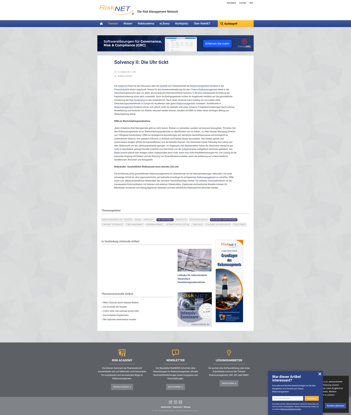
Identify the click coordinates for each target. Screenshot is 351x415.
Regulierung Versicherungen (223, 220)
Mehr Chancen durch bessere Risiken (120, 302)
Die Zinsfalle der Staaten (114, 307)
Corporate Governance (112, 225)
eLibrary (165, 23)
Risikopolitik (181, 220)
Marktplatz (181, 23)
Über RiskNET (202, 23)
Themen (113, 23)
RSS (251, 3)
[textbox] (236, 23)
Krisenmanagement (154, 225)
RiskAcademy (146, 23)
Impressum (177, 407)
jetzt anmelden (174, 387)
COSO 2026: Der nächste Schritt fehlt (120, 311)
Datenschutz (166, 407)
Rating (138, 220)
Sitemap (187, 407)
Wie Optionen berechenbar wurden (118, 319)
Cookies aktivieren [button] (335, 406)
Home (101, 23)
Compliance (197, 225)
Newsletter (231, 3)
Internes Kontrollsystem (178, 225)
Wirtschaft (149, 220)
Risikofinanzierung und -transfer (117, 220)
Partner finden (228, 383)
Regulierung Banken (199, 220)
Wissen (127, 23)
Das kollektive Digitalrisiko (115, 315)
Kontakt (242, 3)
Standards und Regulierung (218, 225)
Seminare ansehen (121, 387)
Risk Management (165, 220)
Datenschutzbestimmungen (290, 409)
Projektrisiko (239, 225)
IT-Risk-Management (134, 225)
